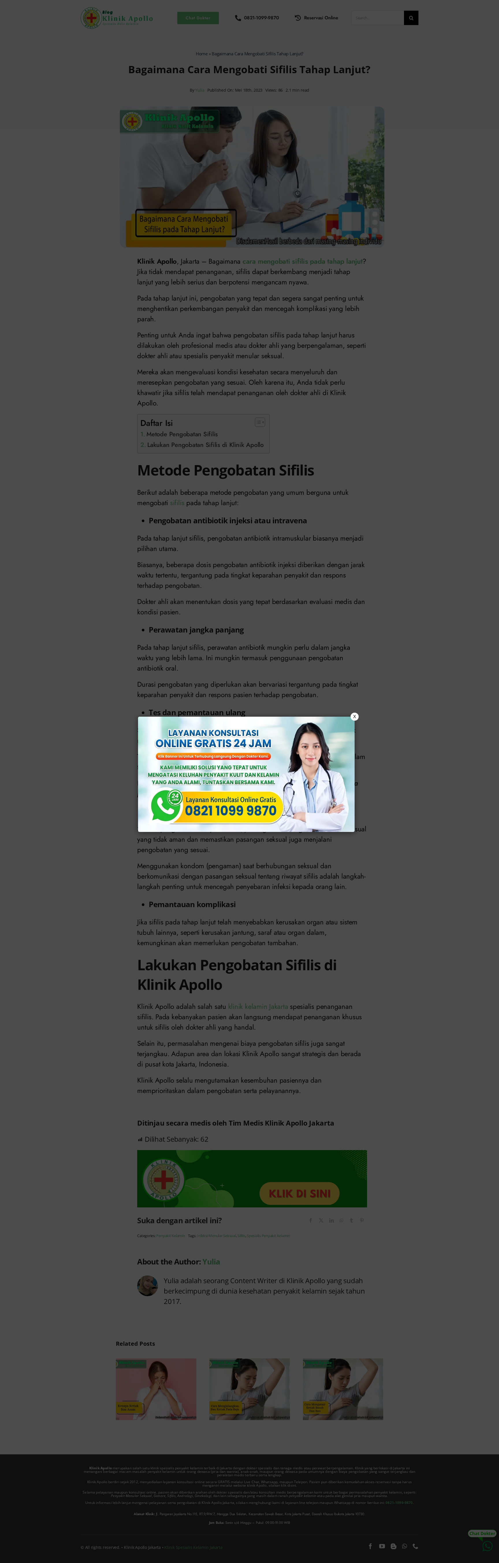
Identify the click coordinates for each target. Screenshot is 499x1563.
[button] (249, 781)
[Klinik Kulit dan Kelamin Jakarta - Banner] (246, 774)
